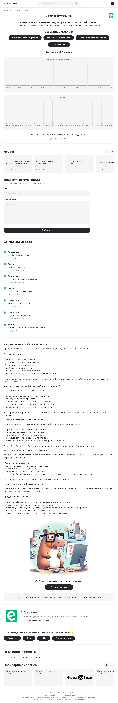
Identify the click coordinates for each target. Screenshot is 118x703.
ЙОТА (43, 638)
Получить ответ (59, 587)
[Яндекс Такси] (79, 677)
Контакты (70, 692)
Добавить (47, 230)
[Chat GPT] (18, 677)
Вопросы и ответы (59, 692)
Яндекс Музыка (63, 638)
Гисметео (12, 638)
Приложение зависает (58, 38)
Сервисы (15, 10)
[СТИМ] (48, 677)
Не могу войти (59, 45)
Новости (49, 692)
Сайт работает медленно (25, 38)
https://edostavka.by (42, 621)
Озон (28, 638)
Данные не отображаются (92, 38)
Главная (6, 10)
